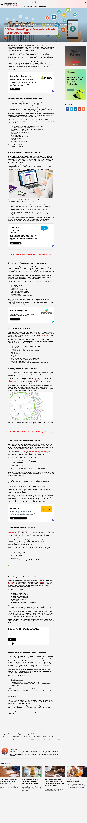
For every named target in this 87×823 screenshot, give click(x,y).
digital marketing (26, 736)
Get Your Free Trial (16, 243)
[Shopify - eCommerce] (46, 78)
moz (28, 739)
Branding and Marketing (30, 734)
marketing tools (20, 739)
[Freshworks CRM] (46, 312)
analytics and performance (8, 734)
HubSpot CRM (41, 263)
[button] (2, 4)
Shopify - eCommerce (21, 76)
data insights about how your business (34, 451)
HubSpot (4, 739)
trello (59, 739)
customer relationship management (10, 736)
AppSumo (15, 508)
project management (36, 739)
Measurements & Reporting (65, 24)
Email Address (11, 633)
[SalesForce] (46, 228)
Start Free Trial (15, 89)
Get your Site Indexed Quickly (18, 518)
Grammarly (42, 653)
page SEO (33, 461)
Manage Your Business (37, 24)
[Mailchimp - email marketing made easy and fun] (15, 644)
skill (42, 66)
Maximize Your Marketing (51, 24)
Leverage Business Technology (23, 24)
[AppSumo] (46, 509)
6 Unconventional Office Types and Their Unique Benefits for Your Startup (30, 781)
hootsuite (51, 736)
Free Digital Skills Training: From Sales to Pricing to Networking (31, 432)
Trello (41, 98)
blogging (20, 734)
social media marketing (49, 739)
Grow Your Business (9, 24)
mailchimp (11, 739)
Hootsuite (31, 527)
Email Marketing (36, 736)
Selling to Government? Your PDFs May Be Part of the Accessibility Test (9, 781)
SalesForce (15, 227)
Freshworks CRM (18, 310)
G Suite (34, 577)
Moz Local (38, 440)
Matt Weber (13, 749)
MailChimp (26, 328)
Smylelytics (38, 152)
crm (40, 734)
